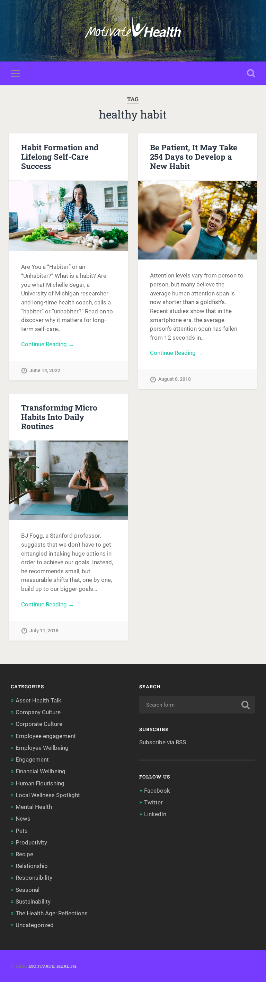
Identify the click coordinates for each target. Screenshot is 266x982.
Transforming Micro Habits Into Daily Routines (59, 416)
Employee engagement (46, 736)
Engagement (32, 759)
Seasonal (27, 889)
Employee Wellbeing (42, 747)
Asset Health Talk (38, 700)
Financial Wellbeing (40, 771)
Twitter (153, 802)
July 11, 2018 (44, 631)
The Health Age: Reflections (52, 913)
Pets (22, 830)
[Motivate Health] (133, 30)
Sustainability (33, 901)
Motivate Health (52, 966)
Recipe (24, 854)
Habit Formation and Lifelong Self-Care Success (59, 156)
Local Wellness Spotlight (48, 795)
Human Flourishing (40, 783)
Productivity (31, 842)
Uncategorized (35, 925)
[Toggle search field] (251, 73)
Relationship (32, 865)
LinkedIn (155, 814)
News (23, 818)
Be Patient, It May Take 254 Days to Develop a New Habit (193, 156)
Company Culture (38, 712)
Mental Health (34, 806)
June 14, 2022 (44, 371)
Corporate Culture (39, 723)
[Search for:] (197, 705)
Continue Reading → (47, 344)
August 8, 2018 (174, 379)
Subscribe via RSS (162, 742)
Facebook (157, 790)
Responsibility (34, 877)
